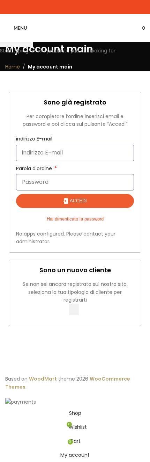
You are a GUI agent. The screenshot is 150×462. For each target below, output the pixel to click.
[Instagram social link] (27, 7)
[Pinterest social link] (44, 7)
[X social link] (18, 7)
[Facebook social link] (9, 7)
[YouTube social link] (36, 7)
